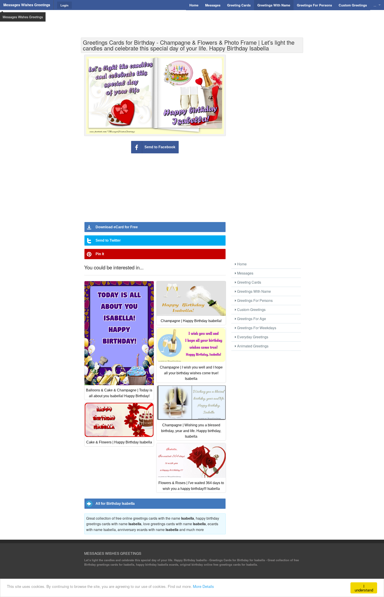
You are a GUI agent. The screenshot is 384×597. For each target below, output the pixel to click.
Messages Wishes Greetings (26, 4)
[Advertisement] (192, 21)
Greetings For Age (251, 318)
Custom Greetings (251, 309)
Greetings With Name (253, 291)
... (375, 5)
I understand (364, 588)
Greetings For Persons (254, 300)
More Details (203, 586)
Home (241, 263)
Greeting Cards (248, 282)
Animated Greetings (252, 346)
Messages (244, 273)
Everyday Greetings (252, 336)
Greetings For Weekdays (256, 327)
